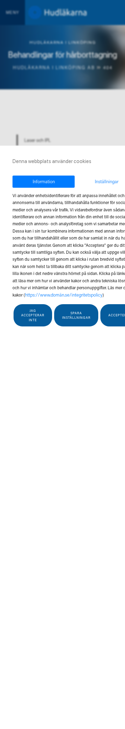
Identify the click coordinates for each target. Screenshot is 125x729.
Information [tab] (44, 181)
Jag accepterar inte (32, 315)
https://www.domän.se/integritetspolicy (63, 295)
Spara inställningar (76, 315)
